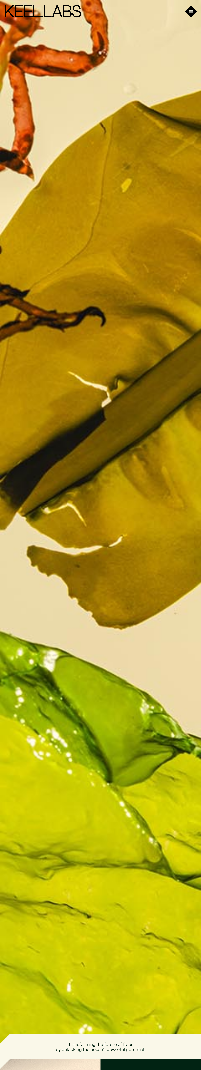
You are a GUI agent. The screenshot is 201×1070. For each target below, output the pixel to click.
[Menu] (191, 11)
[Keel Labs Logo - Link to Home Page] (43, 11)
